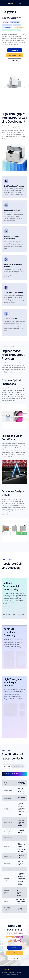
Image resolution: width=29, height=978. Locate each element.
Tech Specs (7, 766)
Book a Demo (14, 50)
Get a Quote (14, 61)
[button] (20, 3)
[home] (12, 3)
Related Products (18, 766)
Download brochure (15, 55)
